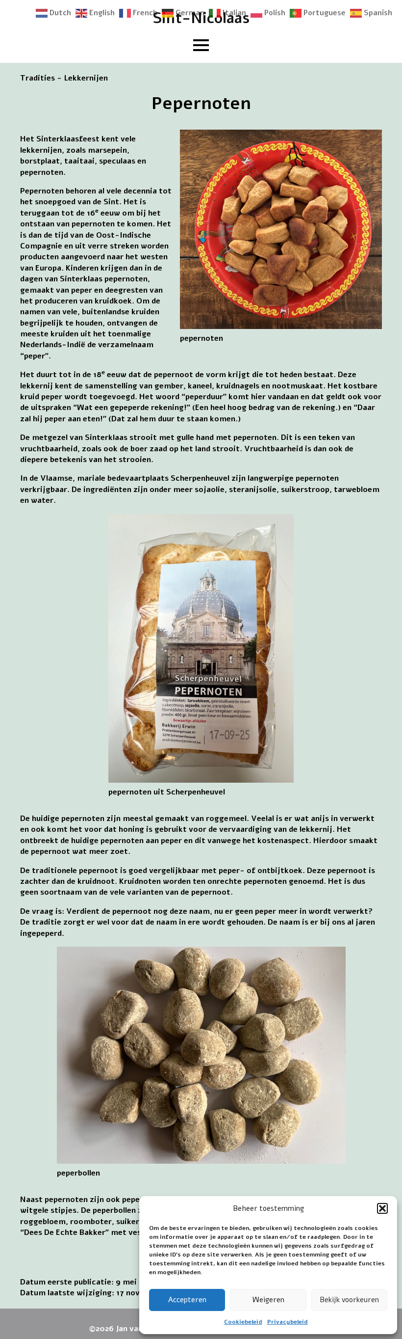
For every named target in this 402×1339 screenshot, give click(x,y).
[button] (382, 1208)
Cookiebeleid (243, 1322)
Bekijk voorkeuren (349, 1300)
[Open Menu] (201, 45)
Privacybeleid (287, 1322)
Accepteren (187, 1300)
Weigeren (268, 1300)
